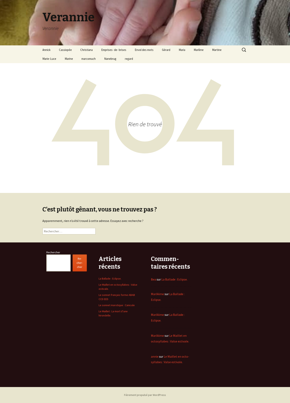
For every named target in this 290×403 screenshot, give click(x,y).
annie (154, 356)
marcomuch (88, 59)
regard (129, 59)
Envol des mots (144, 50)
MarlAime (157, 294)
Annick (46, 50)
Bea (153, 279)
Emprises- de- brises (113, 50)
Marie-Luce (49, 59)
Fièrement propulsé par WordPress (145, 395)
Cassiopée (65, 50)
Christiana (86, 50)
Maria (182, 50)
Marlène (199, 50)
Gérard (166, 50)
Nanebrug (110, 59)
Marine (69, 59)
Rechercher (53, 252)
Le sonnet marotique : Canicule (117, 305)
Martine (217, 50)
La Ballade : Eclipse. (110, 278)
